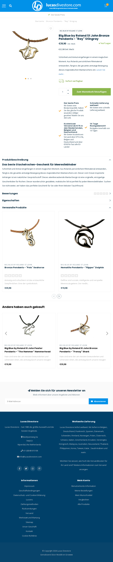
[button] (25, 78)
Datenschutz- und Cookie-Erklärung (29, 495)
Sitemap (29, 522)
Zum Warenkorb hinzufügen (92, 91)
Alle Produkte (84, 504)
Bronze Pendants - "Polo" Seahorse (24, 267)
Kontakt (29, 531)
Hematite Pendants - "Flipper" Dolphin (82, 267)
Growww (69, 554)
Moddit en (60, 554)
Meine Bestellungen (84, 490)
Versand (29, 513)
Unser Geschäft (29, 526)
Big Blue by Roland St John (71, 31)
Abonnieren (100, 401)
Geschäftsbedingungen (29, 490)
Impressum (29, 486)
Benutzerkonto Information (84, 486)
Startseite (39, 21)
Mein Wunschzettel (83, 495)
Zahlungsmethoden (29, 504)
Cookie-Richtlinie (29, 535)
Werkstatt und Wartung (29, 517)
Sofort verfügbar (74, 81)
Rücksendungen (29, 508)
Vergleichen (83, 499)
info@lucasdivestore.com (30, 456)
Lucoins (29, 499)
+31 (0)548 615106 (30, 450)
